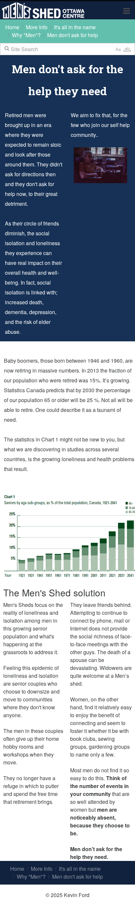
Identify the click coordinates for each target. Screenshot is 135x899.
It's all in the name (75, 27)
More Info (37, 27)
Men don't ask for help (72, 35)
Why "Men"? (26, 35)
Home (12, 27)
